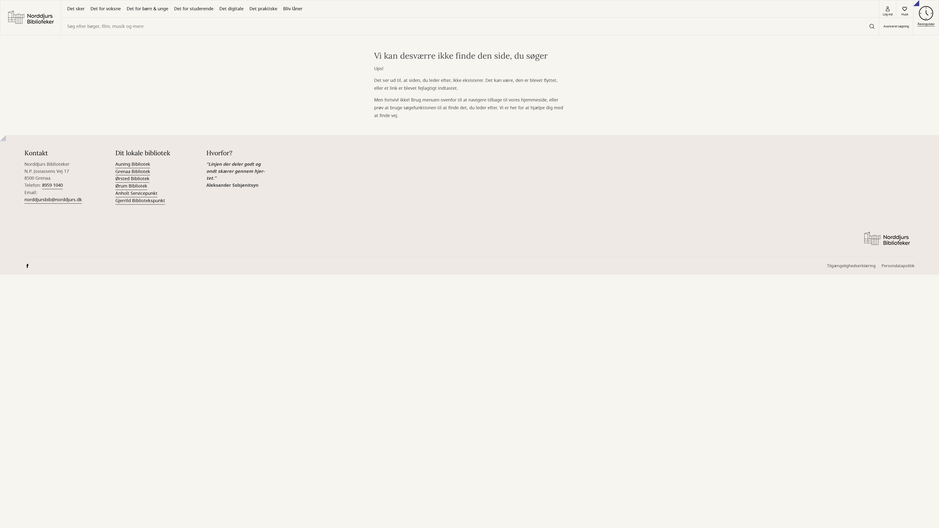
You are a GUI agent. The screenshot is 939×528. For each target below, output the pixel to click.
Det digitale (231, 9)
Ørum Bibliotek (131, 186)
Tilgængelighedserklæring (851, 266)
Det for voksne (105, 9)
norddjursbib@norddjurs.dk (53, 200)
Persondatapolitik (898, 266)
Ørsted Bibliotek (132, 179)
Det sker (76, 9)
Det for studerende (193, 9)
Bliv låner (292, 9)
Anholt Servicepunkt (136, 193)
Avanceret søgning (896, 26)
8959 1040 (52, 185)
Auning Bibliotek (132, 164)
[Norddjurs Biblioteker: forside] (30, 17)
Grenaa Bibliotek (132, 171)
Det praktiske (263, 9)
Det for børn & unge (147, 9)
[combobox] (470, 26)
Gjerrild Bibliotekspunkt (140, 201)
